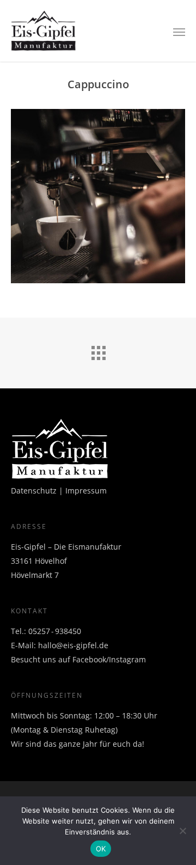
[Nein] (182, 830)
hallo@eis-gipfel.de (73, 645)
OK (101, 848)
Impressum (86, 490)
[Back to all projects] (98, 350)
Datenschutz (34, 490)
